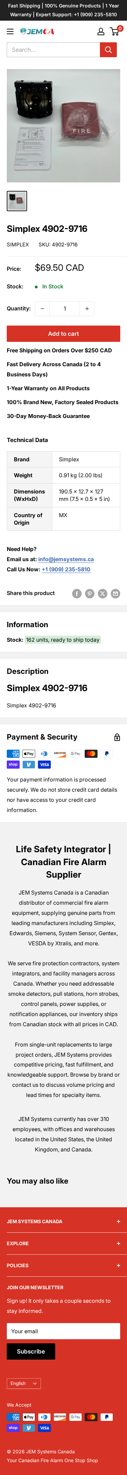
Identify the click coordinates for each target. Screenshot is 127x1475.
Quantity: (19, 308)
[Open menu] (10, 31)
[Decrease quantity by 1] (42, 309)
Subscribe (31, 1351)
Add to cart (63, 333)
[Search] (108, 49)
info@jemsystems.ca (66, 559)
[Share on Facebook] (77, 593)
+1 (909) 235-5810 (66, 569)
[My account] (101, 31)
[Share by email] (115, 593)
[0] (114, 31)
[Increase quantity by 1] (87, 309)
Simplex (18, 244)
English (18, 1383)
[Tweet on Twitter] (102, 593)
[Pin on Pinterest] (89, 593)
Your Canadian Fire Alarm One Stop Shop (52, 1460)
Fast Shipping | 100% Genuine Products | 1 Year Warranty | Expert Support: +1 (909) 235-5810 (63, 10)
